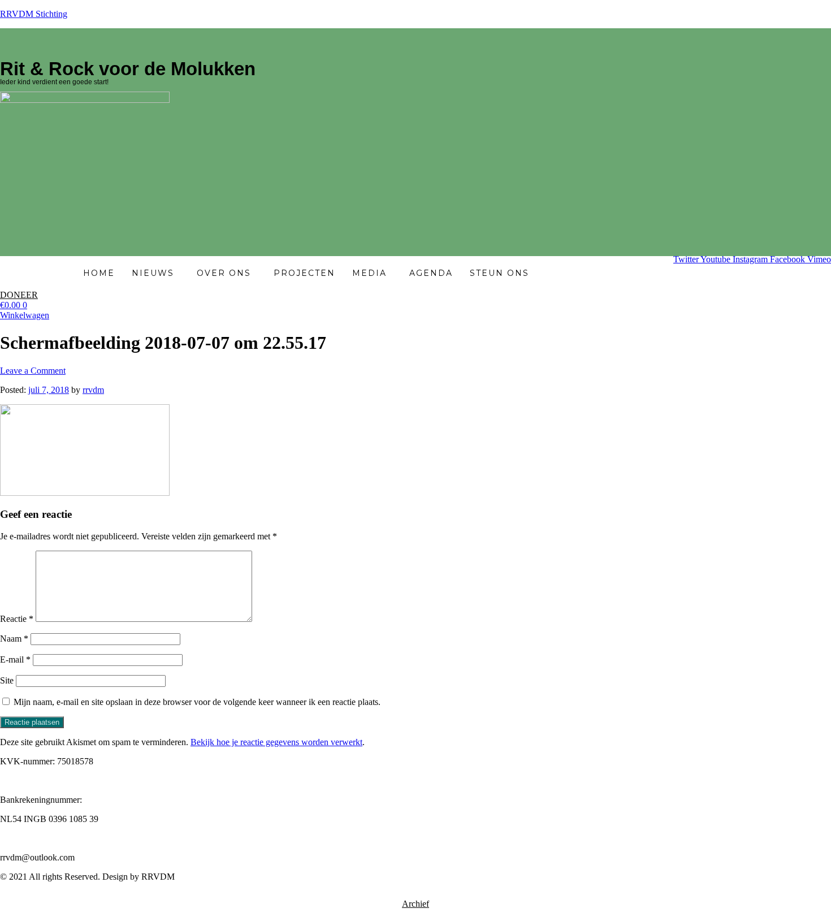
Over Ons (224, 273)
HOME (99, 273)
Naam (14, 638)
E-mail (15, 659)
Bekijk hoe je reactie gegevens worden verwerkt (276, 742)
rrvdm (93, 390)
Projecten (304, 273)
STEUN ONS (499, 273)
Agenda (431, 273)
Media (369, 273)
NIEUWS (153, 273)
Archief (415, 904)
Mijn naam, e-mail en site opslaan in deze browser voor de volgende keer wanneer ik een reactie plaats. (197, 702)
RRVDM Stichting (33, 14)
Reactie (16, 619)
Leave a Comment (33, 370)
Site (7, 680)
